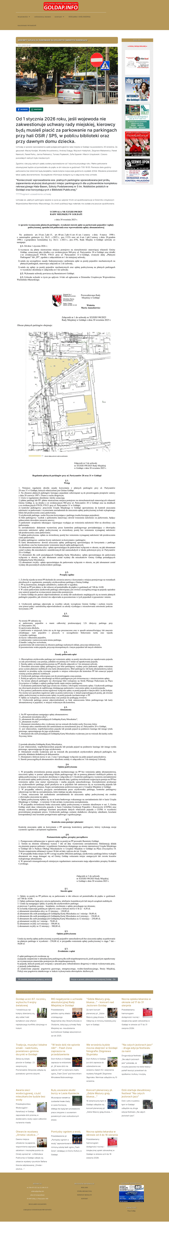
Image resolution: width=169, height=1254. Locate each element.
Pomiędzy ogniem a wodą (66, 1131)
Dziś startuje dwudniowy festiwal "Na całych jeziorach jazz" (136, 1093)
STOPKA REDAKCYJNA (84, 1191)
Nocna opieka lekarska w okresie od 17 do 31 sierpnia (136, 1002)
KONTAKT (84, 1198)
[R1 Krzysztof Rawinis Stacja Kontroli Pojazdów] (137, 171)
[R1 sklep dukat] (137, 116)
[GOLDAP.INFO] (61, 6)
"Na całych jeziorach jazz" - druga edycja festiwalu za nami (137, 1048)
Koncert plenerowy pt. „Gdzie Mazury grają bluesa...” (99, 1093)
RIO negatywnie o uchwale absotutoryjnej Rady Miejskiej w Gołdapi (66, 1002)
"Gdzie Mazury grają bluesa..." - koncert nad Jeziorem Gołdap (100, 1002)
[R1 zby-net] (137, 89)
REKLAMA (84, 1187)
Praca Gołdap (131, 1211)
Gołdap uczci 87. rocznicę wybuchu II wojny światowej (31, 1002)
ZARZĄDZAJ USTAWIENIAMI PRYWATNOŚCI (37, 1209)
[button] (24, 16)
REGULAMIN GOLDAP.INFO (37, 1204)
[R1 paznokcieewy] (137, 144)
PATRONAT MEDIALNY (84, 1195)
